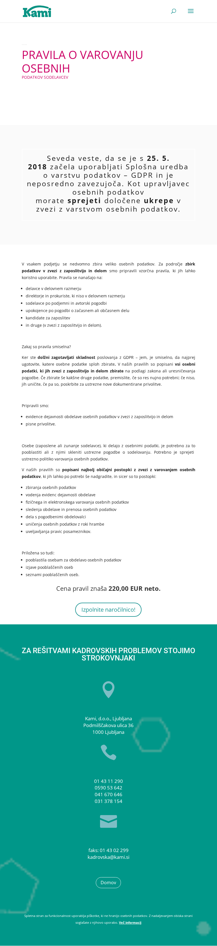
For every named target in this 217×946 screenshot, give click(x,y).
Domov (108, 882)
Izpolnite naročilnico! (108, 609)
